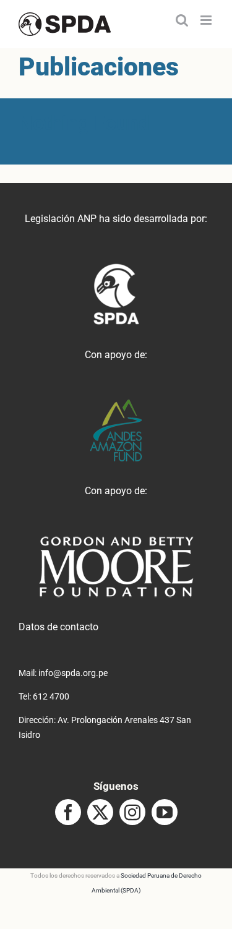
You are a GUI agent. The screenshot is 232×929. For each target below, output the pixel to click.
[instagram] (132, 812)
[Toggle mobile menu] (206, 20)
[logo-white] (116, 540)
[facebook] (68, 812)
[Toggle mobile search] (182, 20)
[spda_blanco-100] (116, 268)
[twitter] (100, 812)
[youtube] (165, 812)
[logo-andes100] (116, 404)
